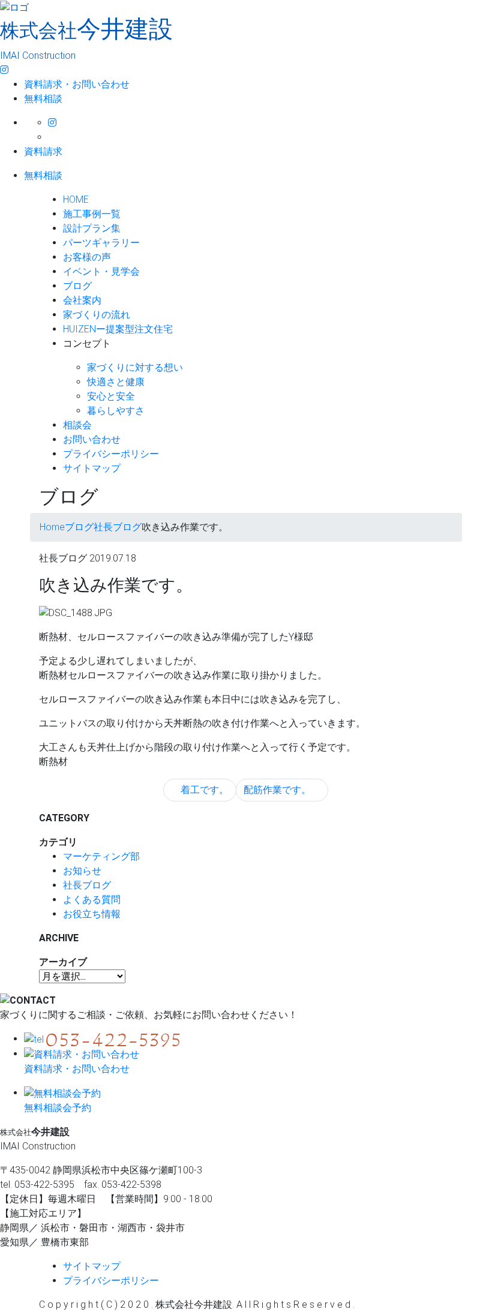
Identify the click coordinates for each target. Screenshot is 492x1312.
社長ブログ (87, 885)
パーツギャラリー (101, 242)
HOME (76, 199)
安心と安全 (111, 396)
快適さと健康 (116, 382)
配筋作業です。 (278, 789)
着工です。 (203, 789)
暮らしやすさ (116, 410)
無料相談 (43, 98)
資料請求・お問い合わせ (77, 84)
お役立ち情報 (92, 914)
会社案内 (82, 300)
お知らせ (82, 870)
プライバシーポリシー (111, 454)
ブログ (77, 286)
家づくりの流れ (96, 314)
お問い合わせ (92, 439)
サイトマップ (92, 468)
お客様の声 (87, 257)
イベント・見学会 (101, 271)
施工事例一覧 (92, 214)
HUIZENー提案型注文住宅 (118, 329)
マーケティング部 (101, 856)
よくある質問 (92, 899)
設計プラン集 (92, 228)
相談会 (77, 425)
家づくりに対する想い (135, 367)
